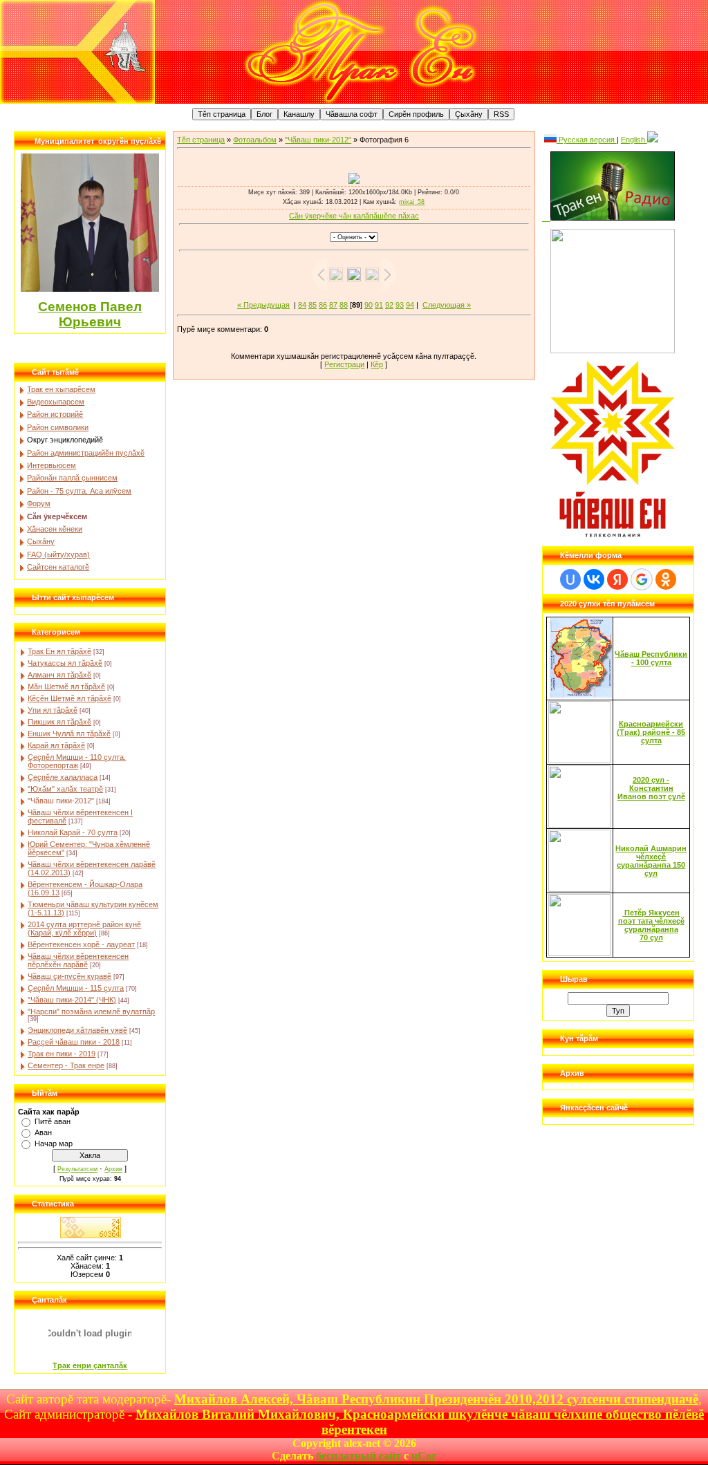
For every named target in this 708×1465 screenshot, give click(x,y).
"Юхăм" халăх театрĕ (65, 789)
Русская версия (587, 140)
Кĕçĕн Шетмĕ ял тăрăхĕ (69, 698)
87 (333, 305)
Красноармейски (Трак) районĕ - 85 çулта (651, 732)
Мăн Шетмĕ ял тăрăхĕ (66, 686)
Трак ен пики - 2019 (61, 1053)
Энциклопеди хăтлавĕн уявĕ (77, 1030)
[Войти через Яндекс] (617, 579)
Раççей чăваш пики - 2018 (74, 1042)
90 (368, 305)
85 (312, 305)
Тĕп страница (201, 140)
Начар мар (54, 1143)
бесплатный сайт (358, 1456)
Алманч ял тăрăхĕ (59, 675)
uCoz (423, 1456)
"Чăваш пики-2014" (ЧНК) (72, 1000)
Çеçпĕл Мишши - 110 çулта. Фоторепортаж (77, 761)
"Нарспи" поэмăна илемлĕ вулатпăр (91, 1011)
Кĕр (377, 364)
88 (343, 305)
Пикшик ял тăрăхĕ (59, 722)
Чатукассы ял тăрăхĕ (65, 663)
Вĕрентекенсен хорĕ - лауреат (81, 944)
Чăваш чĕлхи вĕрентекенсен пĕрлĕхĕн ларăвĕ (78, 960)
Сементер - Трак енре (66, 1065)
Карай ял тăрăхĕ (56, 745)
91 (379, 305)
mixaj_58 (412, 201)
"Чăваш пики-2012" (61, 800)
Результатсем (77, 1169)
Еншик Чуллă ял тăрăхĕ (69, 733)
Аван (43, 1132)
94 (410, 305)
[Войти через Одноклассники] (665, 579)
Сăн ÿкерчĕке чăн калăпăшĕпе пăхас (354, 216)
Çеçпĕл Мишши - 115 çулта (76, 988)
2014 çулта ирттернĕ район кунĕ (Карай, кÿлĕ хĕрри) (84, 928)
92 (389, 305)
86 (323, 305)
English (634, 140)
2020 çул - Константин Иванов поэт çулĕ (651, 788)
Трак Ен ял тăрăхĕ (59, 651)
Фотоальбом (255, 140)
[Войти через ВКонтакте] (594, 579)
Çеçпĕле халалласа (62, 777)
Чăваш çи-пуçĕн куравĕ (69, 976)
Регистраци (344, 364)
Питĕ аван (53, 1121)
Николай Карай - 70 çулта (73, 832)
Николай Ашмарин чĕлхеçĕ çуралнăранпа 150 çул (651, 860)
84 (302, 305)
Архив (113, 1169)
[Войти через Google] (642, 579)
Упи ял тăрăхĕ (52, 710)
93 (399, 305)
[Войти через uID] (570, 579)
